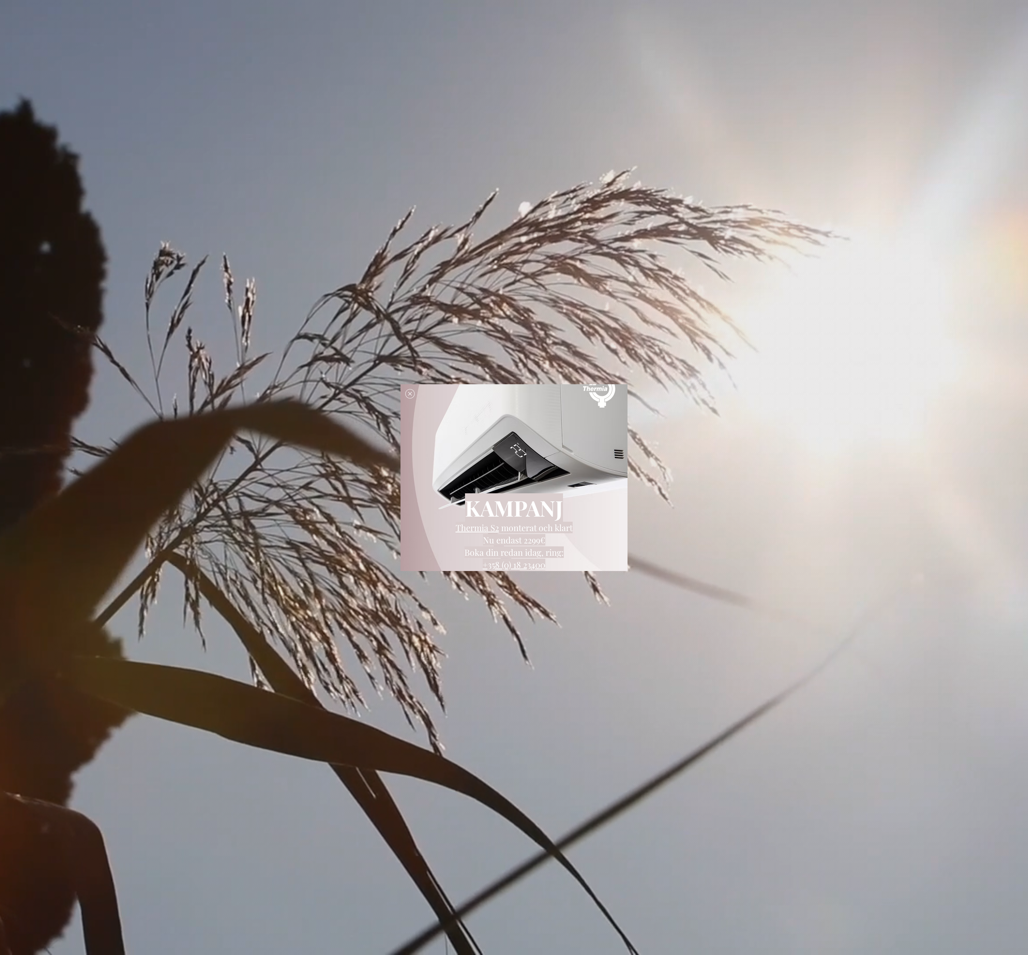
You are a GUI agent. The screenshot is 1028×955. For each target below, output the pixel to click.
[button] (410, 393)
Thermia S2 (477, 527)
